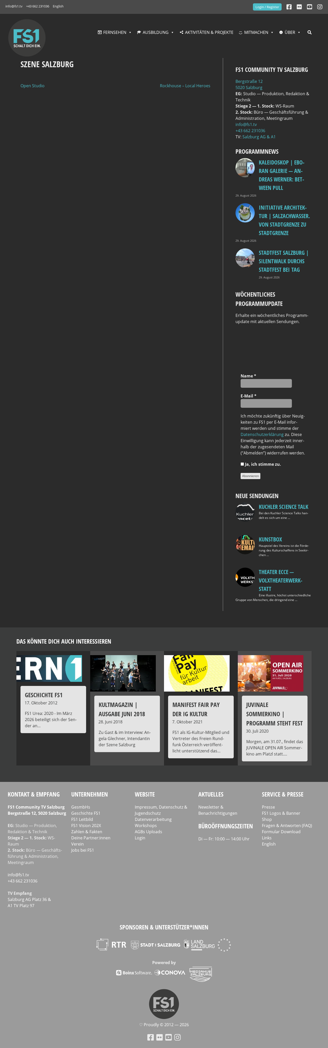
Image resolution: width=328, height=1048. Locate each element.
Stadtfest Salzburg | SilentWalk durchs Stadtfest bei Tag (284, 261)
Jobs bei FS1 (82, 850)
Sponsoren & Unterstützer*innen (164, 927)
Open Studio (32, 86)
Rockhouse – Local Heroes (185, 86)
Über (290, 32)
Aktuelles (210, 794)
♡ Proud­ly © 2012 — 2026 (164, 1025)
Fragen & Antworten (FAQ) (287, 825)
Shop (267, 819)
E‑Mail (249, 396)
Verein (77, 844)
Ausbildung (156, 32)
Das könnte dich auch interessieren (63, 641)
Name (248, 376)
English (58, 6)
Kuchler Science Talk (283, 506)
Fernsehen (114, 32)
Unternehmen (89, 794)
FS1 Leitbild (82, 819)
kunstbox (270, 539)
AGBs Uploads (148, 831)
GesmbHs (80, 807)
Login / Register (267, 7)
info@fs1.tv (14, 6)
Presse (268, 807)
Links (267, 838)
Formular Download (281, 831)
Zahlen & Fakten (86, 831)
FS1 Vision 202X (86, 825)
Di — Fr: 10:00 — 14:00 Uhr (224, 839)
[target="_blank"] (320, 7)
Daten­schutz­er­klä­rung (262, 434)
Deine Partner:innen (90, 838)
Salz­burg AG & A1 (259, 137)
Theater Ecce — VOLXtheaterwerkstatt (280, 580)
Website (145, 794)
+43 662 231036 (37, 6)
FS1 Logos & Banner (281, 813)
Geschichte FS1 (85, 813)
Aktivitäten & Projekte (209, 32)
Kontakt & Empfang (34, 794)
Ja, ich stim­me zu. (262, 464)
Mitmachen (256, 32)
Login (140, 838)
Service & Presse (282, 794)
